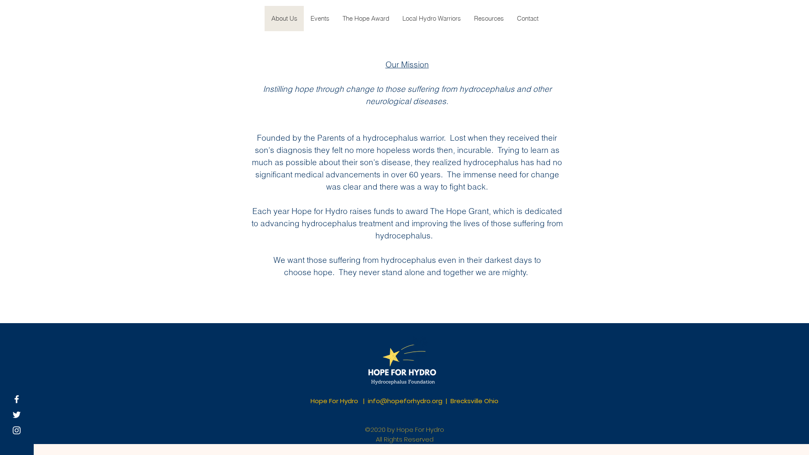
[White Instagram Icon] (16, 430)
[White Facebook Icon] (16, 399)
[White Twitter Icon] (16, 415)
